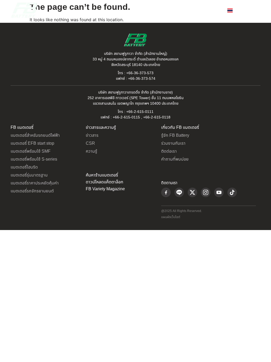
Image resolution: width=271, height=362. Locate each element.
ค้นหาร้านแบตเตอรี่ (102, 175)
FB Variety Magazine (105, 189)
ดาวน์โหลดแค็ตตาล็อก (104, 182)
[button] (256, 10)
